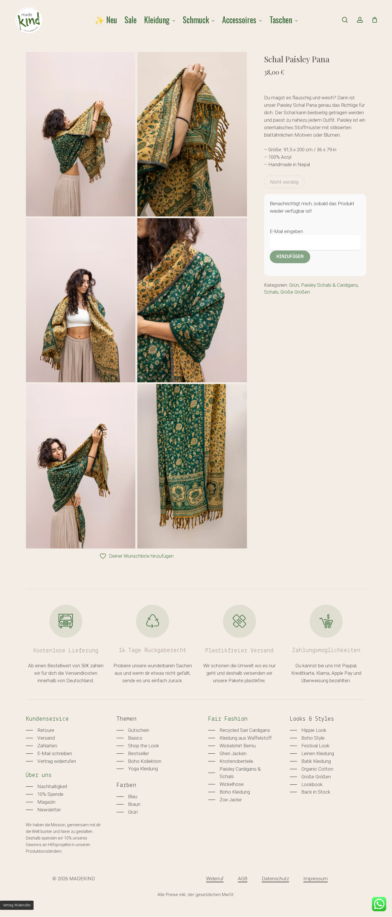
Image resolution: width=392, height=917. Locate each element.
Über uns (39, 775)
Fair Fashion (228, 719)
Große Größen (295, 292)
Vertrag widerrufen (17, 905)
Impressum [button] (315, 878)
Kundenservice (47, 719)
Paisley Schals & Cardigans (329, 285)
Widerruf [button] (215, 878)
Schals (271, 292)
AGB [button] (242, 878)
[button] (40, 730)
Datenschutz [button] (275, 878)
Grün (294, 285)
